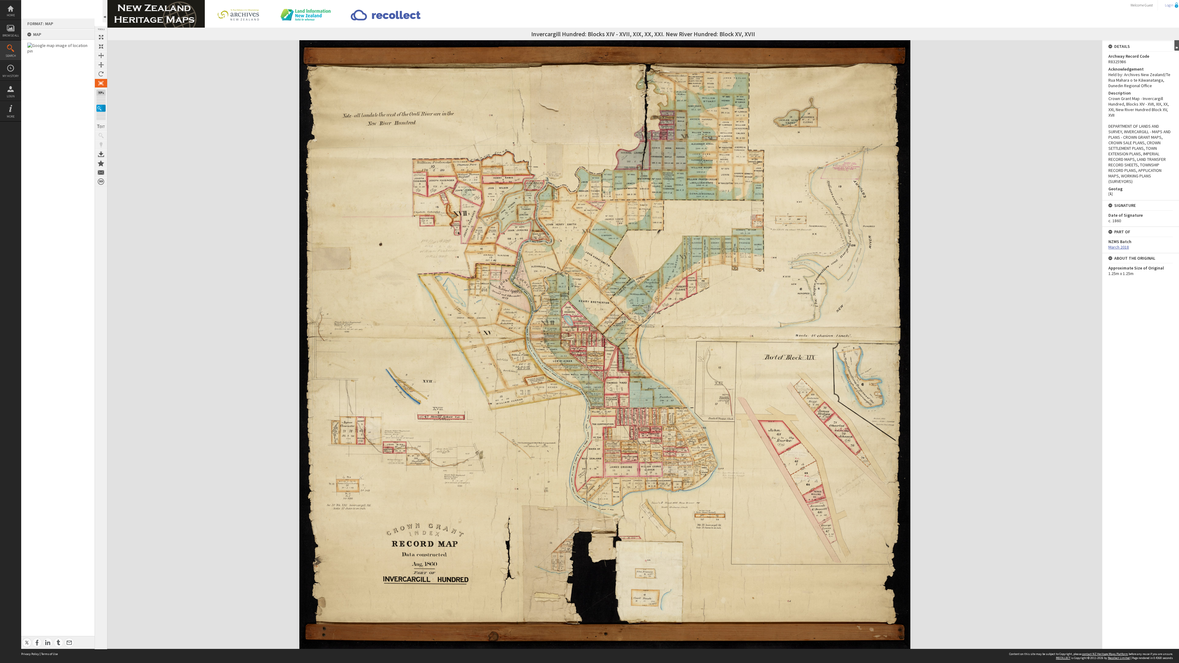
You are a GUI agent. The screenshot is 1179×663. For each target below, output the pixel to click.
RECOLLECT (1063, 658)
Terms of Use (49, 654)
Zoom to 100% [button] (101, 83)
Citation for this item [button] (101, 181)
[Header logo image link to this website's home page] (156, 2)
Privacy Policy (30, 654)
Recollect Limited (1119, 658)
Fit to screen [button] (101, 46)
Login (11, 96)
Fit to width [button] (101, 55)
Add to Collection (101, 163)
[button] (101, 108)
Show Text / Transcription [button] (101, 126)
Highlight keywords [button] (101, 144)
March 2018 (1118, 247)
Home (11, 15)
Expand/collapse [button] (1176, 45)
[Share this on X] (27, 639)
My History (10, 76)
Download (101, 154)
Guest (1149, 5)
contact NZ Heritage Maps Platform (1105, 654)
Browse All (10, 35)
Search (11, 56)
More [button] (10, 116)
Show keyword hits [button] (101, 135)
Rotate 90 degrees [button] (101, 74)
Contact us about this (101, 172)
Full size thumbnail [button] (101, 37)
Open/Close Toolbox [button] (105, 11)
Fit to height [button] (101, 64)
